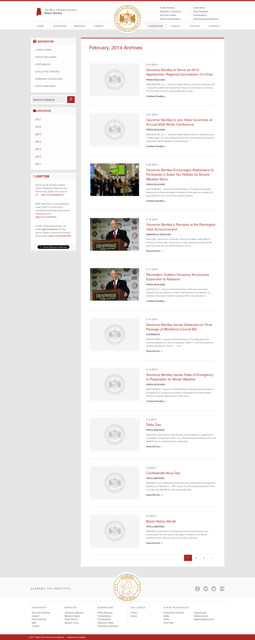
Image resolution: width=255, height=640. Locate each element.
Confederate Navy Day (163, 472)
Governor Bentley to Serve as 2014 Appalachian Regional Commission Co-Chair (179, 72)
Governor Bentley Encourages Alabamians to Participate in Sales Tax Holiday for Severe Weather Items (180, 174)
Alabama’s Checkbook (170, 11)
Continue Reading (155, 96)
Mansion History (72, 615)
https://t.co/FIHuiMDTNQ (59, 235)
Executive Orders (168, 15)
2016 (38, 126)
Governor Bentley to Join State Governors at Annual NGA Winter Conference (179, 122)
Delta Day (153, 424)
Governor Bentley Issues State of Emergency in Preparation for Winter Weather (180, 377)
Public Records (167, 7)
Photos (195, 25)
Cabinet (99, 25)
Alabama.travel (201, 615)
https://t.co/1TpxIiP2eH (45, 216)
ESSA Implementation (170, 18)
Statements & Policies (76, 637)
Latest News (199, 7)
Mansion (79, 25)
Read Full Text (153, 250)
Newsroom (156, 25)
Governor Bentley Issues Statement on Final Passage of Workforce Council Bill (179, 326)
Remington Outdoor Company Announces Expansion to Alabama (177, 276)
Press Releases (200, 11)
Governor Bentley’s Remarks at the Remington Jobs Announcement (181, 226)
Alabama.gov (200, 612)
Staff (34, 622)
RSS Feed (168, 622)
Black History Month (161, 521)
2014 (38, 141)
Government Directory (174, 612)
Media (166, 615)
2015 (38, 134)
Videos (175, 25)
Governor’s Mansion (74, 612)
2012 (38, 156)
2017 (38, 119)
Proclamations (200, 15)
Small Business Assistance (206, 18)
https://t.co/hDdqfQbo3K (52, 194)
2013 (38, 149)
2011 (38, 164)
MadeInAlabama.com (204, 619)
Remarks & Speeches (49, 78)
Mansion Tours (72, 622)
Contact (214, 25)
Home (40, 25)
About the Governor (41, 612)
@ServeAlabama (50, 229)
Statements (43, 64)
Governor (60, 25)
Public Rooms (71, 619)
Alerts (166, 619)
